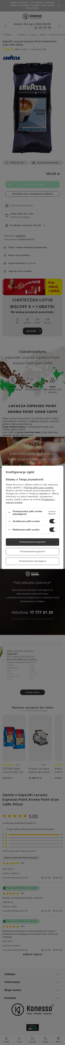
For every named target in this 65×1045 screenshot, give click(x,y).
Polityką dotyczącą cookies (39, 487)
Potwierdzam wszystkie (33, 542)
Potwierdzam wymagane (32, 561)
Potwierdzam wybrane (32, 551)
